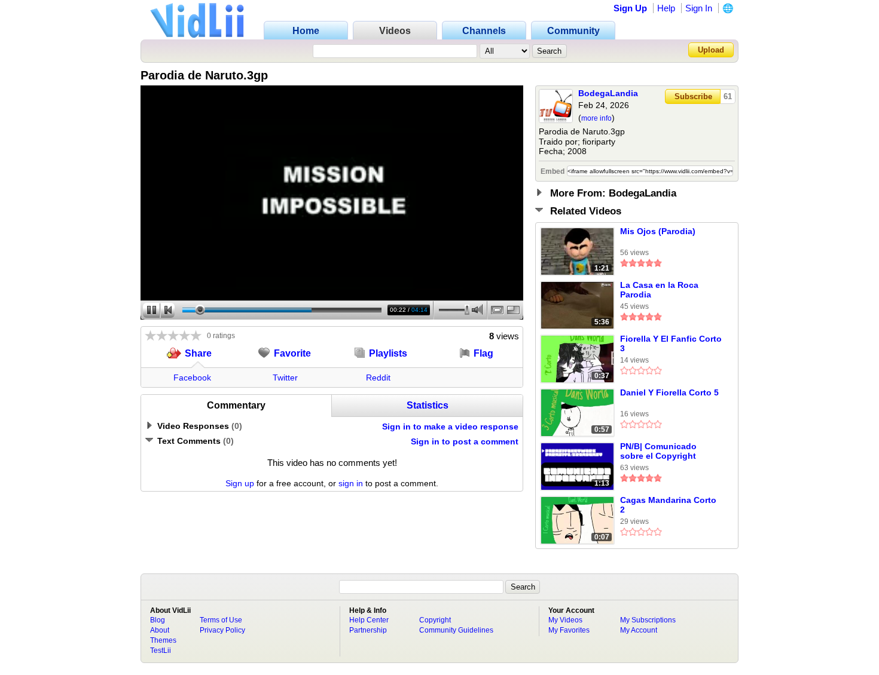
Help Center (369, 620)
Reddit (378, 377)
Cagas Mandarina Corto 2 (668, 504)
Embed (552, 171)
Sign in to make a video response (450, 426)
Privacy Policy (222, 630)
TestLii (160, 650)
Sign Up (630, 8)
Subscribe (693, 96)
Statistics (427, 405)
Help (666, 8)
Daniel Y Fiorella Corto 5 (669, 392)
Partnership (368, 630)
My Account (638, 630)
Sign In (698, 8)
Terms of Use (221, 620)
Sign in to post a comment (464, 441)
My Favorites (569, 630)
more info (596, 118)
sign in (350, 483)
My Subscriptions (648, 620)
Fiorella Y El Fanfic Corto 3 (671, 343)
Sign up (239, 483)
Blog (157, 620)
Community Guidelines (456, 630)
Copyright (435, 620)
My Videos (565, 620)
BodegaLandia (608, 93)
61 (728, 96)
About (159, 630)
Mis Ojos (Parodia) (657, 231)
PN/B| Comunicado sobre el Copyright (658, 451)
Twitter (285, 377)
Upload (711, 49)
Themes (163, 640)
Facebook (192, 377)
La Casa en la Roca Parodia (659, 289)
